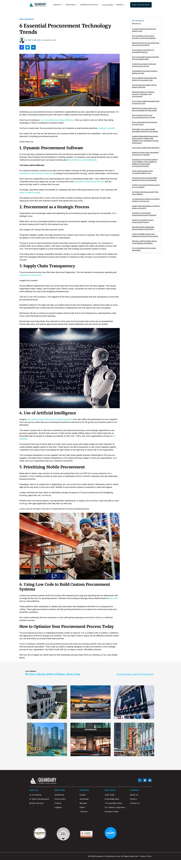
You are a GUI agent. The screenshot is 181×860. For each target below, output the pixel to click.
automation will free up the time (89, 181)
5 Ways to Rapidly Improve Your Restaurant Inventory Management (145, 235)
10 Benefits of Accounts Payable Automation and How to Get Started (145, 130)
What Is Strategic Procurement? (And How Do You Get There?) (145, 44)
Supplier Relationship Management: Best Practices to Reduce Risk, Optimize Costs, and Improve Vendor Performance (145, 139)
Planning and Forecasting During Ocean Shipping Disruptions (144, 242)
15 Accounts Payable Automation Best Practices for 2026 (145, 102)
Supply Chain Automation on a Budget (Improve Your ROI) (146, 207)
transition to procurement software (36, 173)
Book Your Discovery (141, 5)
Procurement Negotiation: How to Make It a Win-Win (144, 86)
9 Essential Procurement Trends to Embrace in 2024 (144, 72)
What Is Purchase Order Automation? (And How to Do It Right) (145, 154)
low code (113, 598)
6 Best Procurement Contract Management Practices (142, 221)
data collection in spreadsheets (81, 160)
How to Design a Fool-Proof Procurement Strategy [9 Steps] (143, 116)
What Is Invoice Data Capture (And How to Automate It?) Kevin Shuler (144, 109)
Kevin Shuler (34, 40)
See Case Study (37, 713)
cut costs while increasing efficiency (57, 120)
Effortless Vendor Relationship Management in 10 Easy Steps (143, 228)
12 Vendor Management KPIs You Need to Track (144, 30)
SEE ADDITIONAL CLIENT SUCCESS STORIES (135, 674)
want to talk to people (29, 192)
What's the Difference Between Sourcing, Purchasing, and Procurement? (143, 94)
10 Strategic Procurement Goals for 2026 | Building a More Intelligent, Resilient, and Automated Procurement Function (145, 163)
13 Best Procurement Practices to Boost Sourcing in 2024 (144, 65)
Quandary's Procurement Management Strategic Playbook (144, 214)
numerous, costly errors (30, 275)
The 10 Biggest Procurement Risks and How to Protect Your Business (144, 179)
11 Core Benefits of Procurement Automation (144, 249)
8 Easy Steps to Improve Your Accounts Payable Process (142, 172)
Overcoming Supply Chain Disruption (145, 148)
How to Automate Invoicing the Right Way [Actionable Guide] (145, 58)
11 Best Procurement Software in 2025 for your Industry (146, 186)
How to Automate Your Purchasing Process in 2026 (144, 123)
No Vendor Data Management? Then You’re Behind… (145, 193)
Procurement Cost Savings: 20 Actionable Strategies (143, 51)
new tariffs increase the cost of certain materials (49, 419)
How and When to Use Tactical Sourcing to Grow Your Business (144, 37)
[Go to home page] (37, 5)
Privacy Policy (145, 856)
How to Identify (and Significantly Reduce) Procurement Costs (144, 79)
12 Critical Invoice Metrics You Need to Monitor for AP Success (146, 200)
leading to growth (106, 128)
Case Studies (107, 5)
